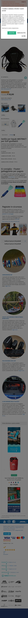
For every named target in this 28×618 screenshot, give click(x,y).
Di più (23, 36)
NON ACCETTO (21, 33)
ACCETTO (11, 33)
